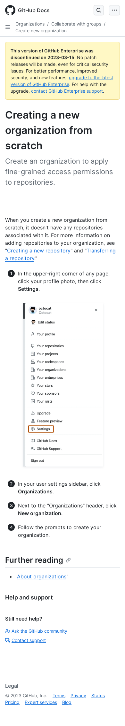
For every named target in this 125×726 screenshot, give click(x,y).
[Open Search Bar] (99, 10)
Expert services (41, 702)
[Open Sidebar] (8, 27)
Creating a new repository (39, 250)
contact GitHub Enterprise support (67, 91)
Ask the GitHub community (39, 631)
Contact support (29, 640)
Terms (59, 695)
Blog (66, 702)
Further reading (34, 560)
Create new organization (41, 30)
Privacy (78, 695)
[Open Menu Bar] (114, 10)
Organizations (30, 24)
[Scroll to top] (110, 712)
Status (98, 695)
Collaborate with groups (76, 24)
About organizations (41, 576)
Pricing (12, 702)
